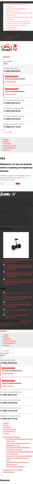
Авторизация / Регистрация (11, 36)
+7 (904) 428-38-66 (11, 111)
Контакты (6, 433)
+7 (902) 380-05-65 (10, 82)
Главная (5, 423)
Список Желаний (8, 38)
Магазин (6, 425)
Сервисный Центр (9, 431)
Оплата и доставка (9, 429)
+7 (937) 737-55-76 (10, 94)
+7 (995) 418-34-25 (11, 119)
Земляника (22, 321)
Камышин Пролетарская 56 (14, 29)
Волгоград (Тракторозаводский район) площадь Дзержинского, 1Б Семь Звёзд (19, 458)
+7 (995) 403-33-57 (11, 103)
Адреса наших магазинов (10, 2)
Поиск (5, 63)
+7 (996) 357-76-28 (11, 127)
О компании (7, 427)
